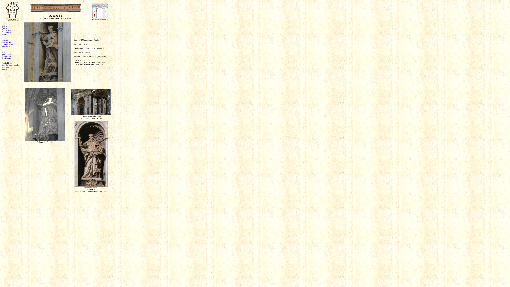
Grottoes (5, 40)
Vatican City (6, 42)
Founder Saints (8, 56)
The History (6, 58)
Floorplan (5, 28)
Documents (6, 32)
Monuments (6, 54)
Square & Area (7, 30)
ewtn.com (5, 67)
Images (5, 34)
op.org (4, 69)
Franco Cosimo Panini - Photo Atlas (93, 191)
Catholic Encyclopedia (10, 65)
